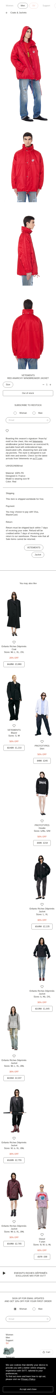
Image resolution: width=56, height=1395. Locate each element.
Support (46, 5)
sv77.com (37, 458)
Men (23, 5)
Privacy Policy (28, 1379)
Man (40, 413)
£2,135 (42, 926)
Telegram (10, 1357)
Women (9, 5)
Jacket (38, 554)
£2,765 (14, 1244)
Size (8, 384)
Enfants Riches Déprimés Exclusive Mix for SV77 (30, 1274)
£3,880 (14, 664)
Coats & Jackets (18, 12)
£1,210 (14, 748)
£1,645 (42, 1009)
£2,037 (14, 1078)
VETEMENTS (28, 375)
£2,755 (14, 1160)
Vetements (37, 441)
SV (33, 5)
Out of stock (28, 393)
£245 (42, 761)
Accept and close (28, 1389)
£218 (42, 843)
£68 (42, 1257)
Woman (23, 413)
